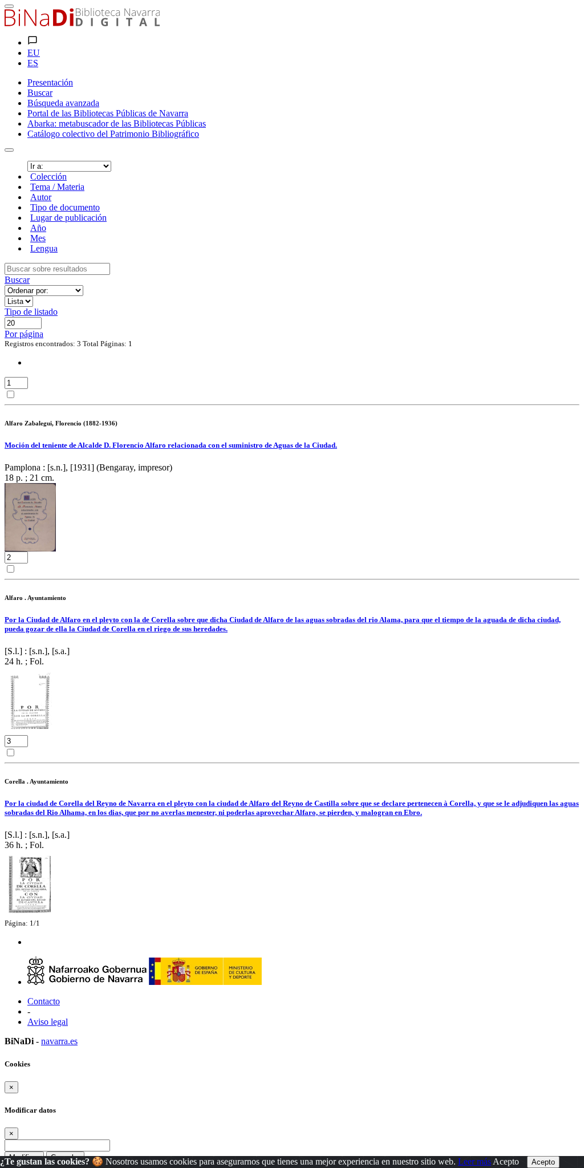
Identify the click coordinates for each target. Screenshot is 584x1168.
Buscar (17, 280)
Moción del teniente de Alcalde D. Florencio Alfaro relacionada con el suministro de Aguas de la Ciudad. (171, 445)
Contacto (43, 1001)
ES (32, 63)
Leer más (474, 1161)
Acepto (506, 1161)
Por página (24, 334)
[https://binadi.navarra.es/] (82, 23)
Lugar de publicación (68, 217)
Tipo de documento (65, 207)
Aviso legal (47, 1022)
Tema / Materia (57, 187)
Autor (40, 197)
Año (38, 228)
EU (33, 53)
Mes (38, 238)
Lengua (44, 248)
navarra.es (59, 1041)
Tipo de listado (31, 312)
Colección (48, 176)
